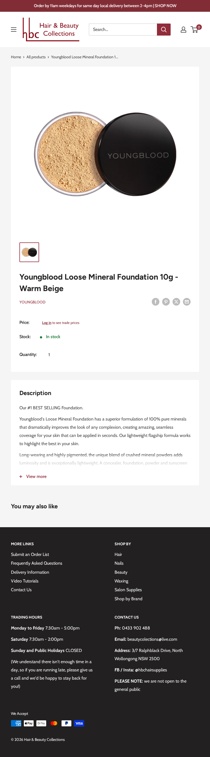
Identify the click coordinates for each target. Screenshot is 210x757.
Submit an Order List (30, 554)
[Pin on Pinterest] (166, 301)
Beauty (121, 572)
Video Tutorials (25, 581)
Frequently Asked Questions (36, 563)
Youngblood (32, 302)
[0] (194, 29)
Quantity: (28, 354)
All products (36, 56)
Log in (46, 322)
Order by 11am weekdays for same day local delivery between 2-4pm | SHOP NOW (105, 5)
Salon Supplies (128, 589)
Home (16, 56)
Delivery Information (30, 572)
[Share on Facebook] (155, 301)
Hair (118, 554)
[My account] (183, 30)
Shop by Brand (128, 598)
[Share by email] (187, 301)
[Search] (164, 30)
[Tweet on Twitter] (176, 301)
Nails (119, 563)
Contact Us (21, 589)
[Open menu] (13, 29)
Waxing (121, 581)
